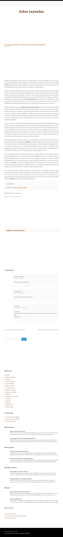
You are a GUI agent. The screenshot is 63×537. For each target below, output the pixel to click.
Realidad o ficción (10, 467)
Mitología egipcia (17, 193)
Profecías (8, 400)
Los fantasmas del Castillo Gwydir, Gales (15, 329)
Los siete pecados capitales (13, 417)
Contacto (15, 531)
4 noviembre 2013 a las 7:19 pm (20, 307)
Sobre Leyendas (31, 11)
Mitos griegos (9, 447)
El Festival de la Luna (11, 513)
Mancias (7, 488)
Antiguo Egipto (10, 196)
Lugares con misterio (11, 390)
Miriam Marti (7, 46)
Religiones (8, 402)
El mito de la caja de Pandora (13, 419)
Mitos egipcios (9, 427)
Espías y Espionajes (10, 377)
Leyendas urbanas (10, 388)
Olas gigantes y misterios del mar (19, 471)
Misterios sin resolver (11, 392)
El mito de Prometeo (11, 421)
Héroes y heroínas (10, 381)
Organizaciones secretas (12, 396)
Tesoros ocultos (10, 407)
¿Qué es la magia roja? (16, 499)
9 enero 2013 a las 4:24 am (19, 292)
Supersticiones (9, 405)
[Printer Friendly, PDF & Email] (9, 201)
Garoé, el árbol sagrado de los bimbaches (48, 329)
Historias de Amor (10, 383)
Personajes (8, 398)
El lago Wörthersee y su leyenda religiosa (21, 479)
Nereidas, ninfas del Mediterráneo (19, 451)
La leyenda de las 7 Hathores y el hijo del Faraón (24, 45)
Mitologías (8, 394)
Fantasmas (8, 379)
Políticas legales (8, 531)
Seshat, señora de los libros (17, 431)
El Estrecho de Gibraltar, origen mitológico (21, 458)
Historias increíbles (10, 385)
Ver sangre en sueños (11, 518)
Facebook (6, 4)
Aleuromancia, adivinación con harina (20, 491)
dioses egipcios (17, 196)
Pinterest (12, 4)
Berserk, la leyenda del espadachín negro (16, 516)
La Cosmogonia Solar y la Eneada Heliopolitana (22, 438)
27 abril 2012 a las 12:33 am (20, 278)
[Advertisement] (31, 28)
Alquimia (8, 375)
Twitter (9, 4)
